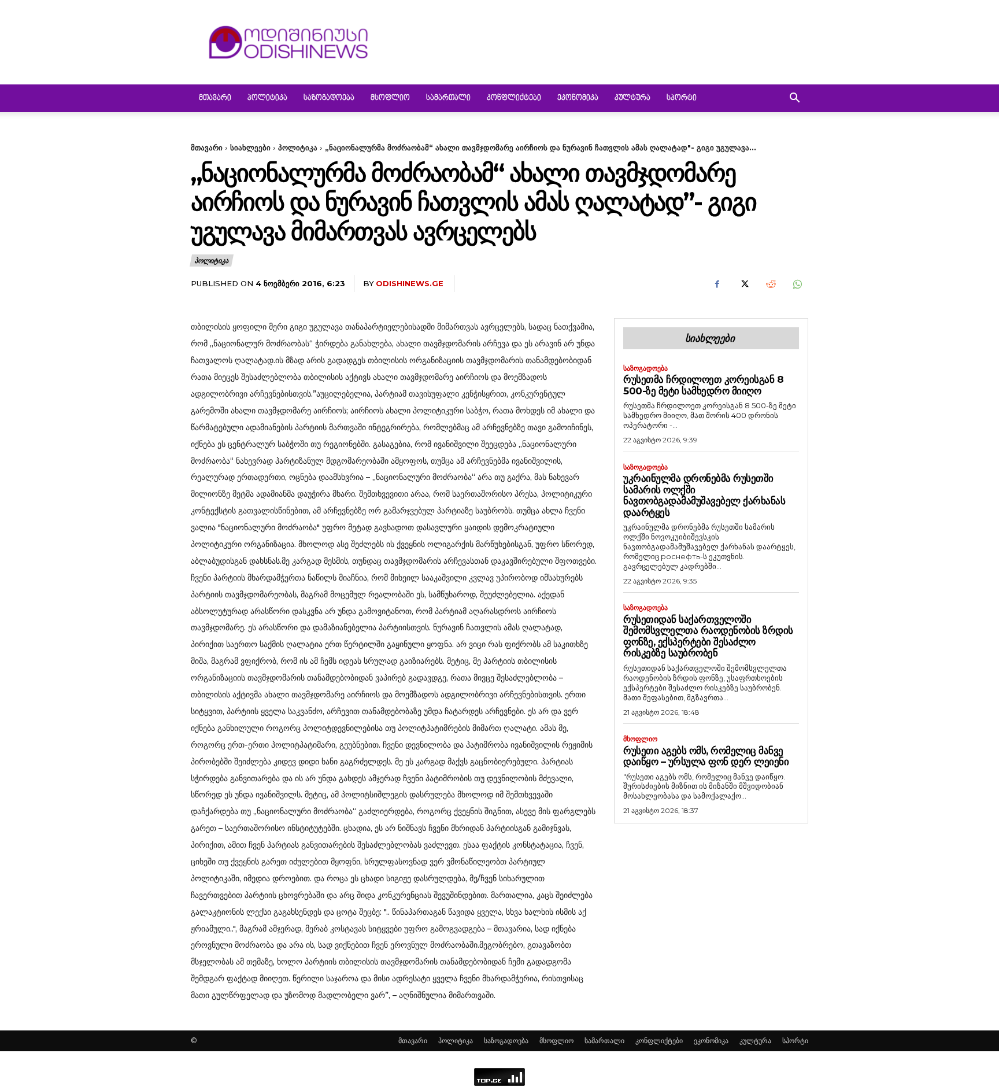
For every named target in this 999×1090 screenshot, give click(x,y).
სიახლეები (250, 147)
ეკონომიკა (577, 98)
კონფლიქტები (514, 98)
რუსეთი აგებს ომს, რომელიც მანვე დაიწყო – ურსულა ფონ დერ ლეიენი (706, 756)
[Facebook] (716, 283)
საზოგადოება (329, 98)
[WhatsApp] (796, 283)
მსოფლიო (390, 98)
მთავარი (215, 98)
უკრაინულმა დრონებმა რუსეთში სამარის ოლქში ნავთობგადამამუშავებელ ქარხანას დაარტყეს (704, 495)
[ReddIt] (770, 283)
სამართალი (448, 98)
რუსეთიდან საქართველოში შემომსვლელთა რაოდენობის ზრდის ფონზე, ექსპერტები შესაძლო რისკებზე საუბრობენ (708, 636)
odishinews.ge (409, 283)
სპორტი (682, 98)
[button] (794, 99)
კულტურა (632, 98)
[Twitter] (743, 283)
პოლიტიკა (267, 98)
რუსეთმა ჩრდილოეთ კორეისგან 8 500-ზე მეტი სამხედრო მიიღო (703, 385)
